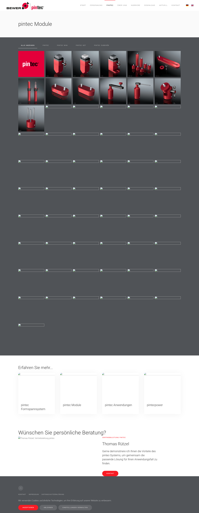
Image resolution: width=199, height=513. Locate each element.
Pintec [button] (110, 5)
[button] (31, 64)
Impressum (34, 494)
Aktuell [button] (163, 5)
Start (83, 5)
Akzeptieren (28, 507)
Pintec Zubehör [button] (101, 45)
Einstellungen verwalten (75, 507)
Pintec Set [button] (81, 45)
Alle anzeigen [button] (28, 45)
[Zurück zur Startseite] (25, 5)
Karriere (135, 5)
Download (149, 5)
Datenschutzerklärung (53, 494)
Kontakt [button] (176, 5)
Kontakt (110, 473)
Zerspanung (96, 5)
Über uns (122, 5)
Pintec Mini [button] (62, 45)
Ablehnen (48, 507)
